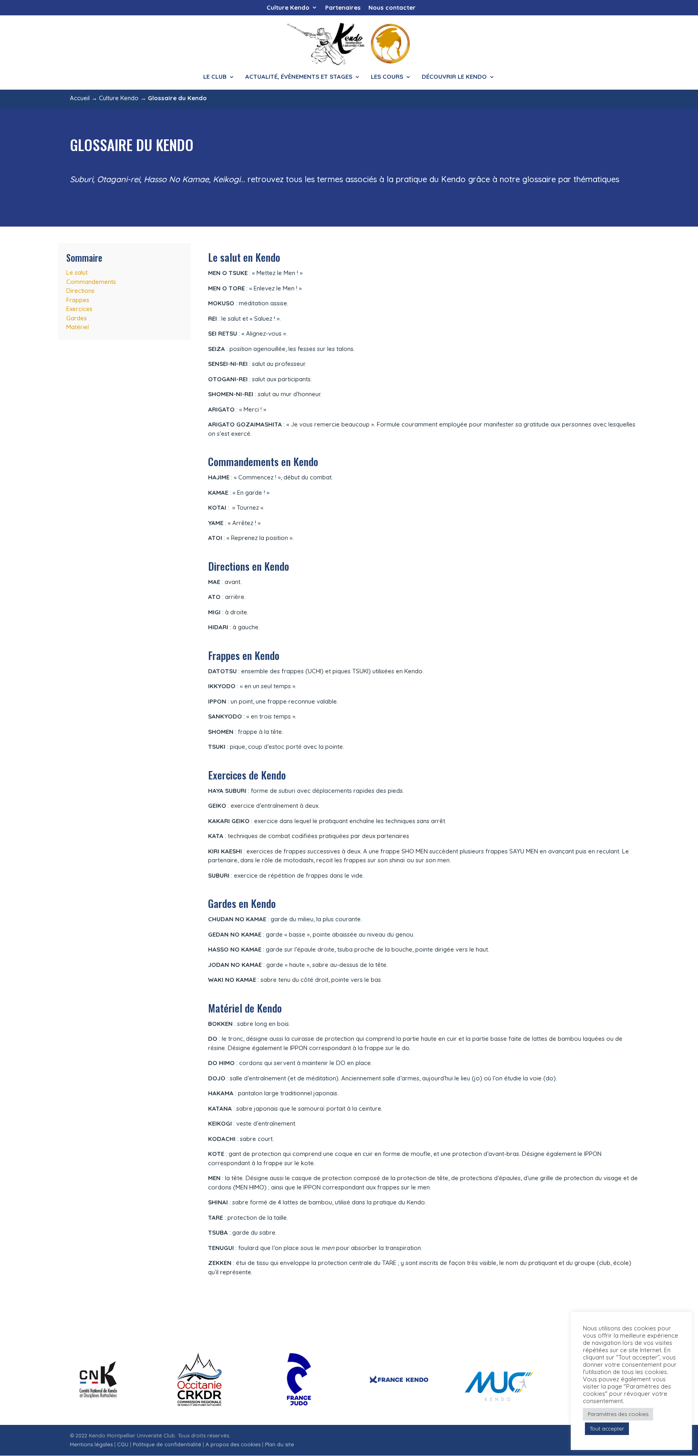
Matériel (77, 327)
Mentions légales (91, 1444)
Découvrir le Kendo (454, 77)
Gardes (76, 318)
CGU (122, 1444)
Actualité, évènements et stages (298, 77)
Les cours (387, 77)
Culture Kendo (288, 7)
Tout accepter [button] (607, 1428)
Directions (80, 290)
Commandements (91, 282)
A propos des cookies (233, 1444)
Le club (215, 77)
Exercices (79, 309)
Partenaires (343, 7)
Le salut (77, 272)
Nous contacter (392, 7)
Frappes (77, 300)
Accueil (80, 98)
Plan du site (279, 1444)
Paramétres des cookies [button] (618, 1414)
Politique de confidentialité (167, 1444)
